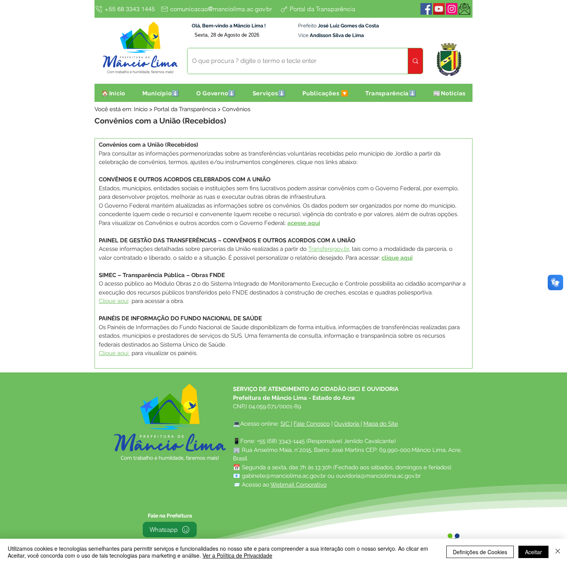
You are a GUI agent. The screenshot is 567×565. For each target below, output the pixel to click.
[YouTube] (439, 9)
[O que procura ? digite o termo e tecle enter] (415, 61)
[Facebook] (426, 9)
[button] (160, 93)
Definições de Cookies (480, 552)
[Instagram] (451, 9)
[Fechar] (557, 552)
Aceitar (533, 552)
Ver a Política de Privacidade (237, 555)
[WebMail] (464, 9)
